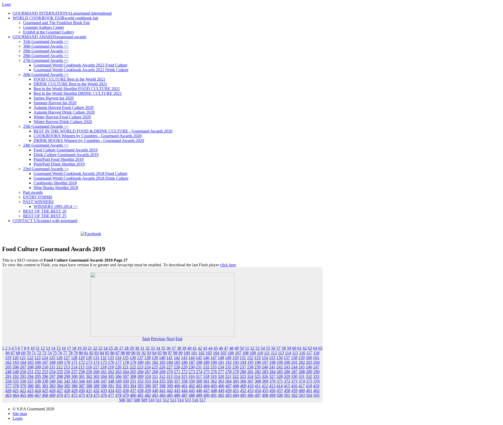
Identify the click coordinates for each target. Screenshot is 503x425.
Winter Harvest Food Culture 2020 (62, 117)
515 (188, 400)
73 (44, 353)
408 (236, 386)
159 (301, 357)
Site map (20, 413)
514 (180, 400)
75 (55, 353)
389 (96, 386)
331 (301, 376)
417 (301, 386)
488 (192, 395)
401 (184, 386)
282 (258, 371)
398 (162, 386)
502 (294, 395)
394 (133, 386)
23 (100, 348)
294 (30, 376)
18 (74, 348)
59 (289, 348)
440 (155, 390)
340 (52, 381)
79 (76, 353)
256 (67, 371)
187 (192, 362)
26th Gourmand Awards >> (46, 74)
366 (243, 381)
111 (267, 353)
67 (13, 353)
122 (30, 357)
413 (272, 386)
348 (111, 381)
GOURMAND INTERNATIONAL (62, 13)
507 (129, 400)
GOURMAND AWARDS (49, 37)
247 (316, 367)
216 (89, 367)
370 (272, 381)
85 (107, 353)
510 (151, 400)
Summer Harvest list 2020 (55, 103)
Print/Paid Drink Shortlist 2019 (59, 164)
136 (133, 357)
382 (45, 386)
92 (144, 353)
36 (168, 348)
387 (82, 386)
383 (52, 386)
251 (30, 371)
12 (43, 348)
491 (214, 395)
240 (265, 367)
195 (250, 362)
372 (287, 381)
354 (155, 381)
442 (170, 390)
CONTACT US (45, 220)
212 (59, 367)
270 (170, 371)
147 (213, 357)
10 (32, 348)
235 (228, 367)
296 (45, 376)
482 (148, 395)
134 (118, 357)
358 (184, 381)
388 (89, 386)
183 (162, 362)
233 (213, 367)
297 (52, 376)
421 (16, 390)
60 (294, 348)
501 (287, 395)
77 (65, 353)
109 (253, 353)
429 (74, 390)
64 (315, 348)
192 (228, 362)
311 (155, 376)
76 (60, 353)
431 (89, 390)
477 (111, 395)
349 (118, 381)
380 (30, 386)
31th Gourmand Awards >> (46, 41)
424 (38, 390)
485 (170, 395)
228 (177, 367)
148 (221, 357)
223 (140, 367)
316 (191, 376)
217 (96, 367)
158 (294, 357)
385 (67, 386)
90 (133, 353)
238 (250, 367)
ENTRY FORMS (37, 197)
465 (23, 395)
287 (294, 371)
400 (177, 386)
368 (258, 381)
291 (8, 376)
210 (45, 367)
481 (140, 395)
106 (231, 353)
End (179, 338)
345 (89, 381)
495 (243, 395)
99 (180, 353)
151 (243, 357)
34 (158, 348)
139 (155, 357)
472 (74, 395)
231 (199, 367)
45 (216, 348)
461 (309, 390)
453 (250, 390)
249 (16, 371)
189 (206, 362)
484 (162, 395)
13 (48, 348)
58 (284, 348)
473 (82, 395)
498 (265, 395)
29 (132, 348)
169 (60, 362)
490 (206, 395)
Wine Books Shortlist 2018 (56, 187)
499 (272, 395)
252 (38, 371)
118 (316, 353)
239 (257, 367)
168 (52, 362)
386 (74, 386)
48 (231, 348)
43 (205, 348)
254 (52, 371)
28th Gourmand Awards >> (46, 55)
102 (201, 353)
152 (250, 357)
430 (82, 390)
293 (23, 376)
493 (228, 395)
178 (126, 362)
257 (74, 371)
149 (228, 357)
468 (45, 395)
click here (228, 265)
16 (64, 348)
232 (206, 367)
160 (309, 357)
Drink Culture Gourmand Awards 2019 (66, 154)
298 (60, 376)
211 (52, 367)
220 (118, 367)
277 (221, 371)
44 (210, 348)
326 (265, 376)
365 (236, 381)
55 (268, 348)
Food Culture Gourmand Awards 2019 (65, 150)
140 (162, 357)
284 (272, 371)
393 (126, 386)
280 (243, 371)
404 (206, 386)
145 (199, 357)
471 (67, 395)
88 (123, 353)
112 (274, 353)
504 (309, 395)
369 (265, 381)
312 (162, 376)
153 (257, 357)
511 (159, 400)
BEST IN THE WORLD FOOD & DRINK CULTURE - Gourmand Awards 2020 (103, 131)
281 (250, 371)
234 (221, 367)
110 (260, 353)
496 (250, 395)
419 (316, 386)
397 (155, 386)
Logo (6, 4)
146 (206, 357)
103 (209, 353)
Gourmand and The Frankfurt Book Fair (56, 22)
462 (316, 390)
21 (90, 348)
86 (112, 353)
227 (169, 367)
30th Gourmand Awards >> (46, 46)
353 (148, 381)
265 (133, 371)
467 (38, 395)
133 (111, 357)
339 (45, 381)
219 (111, 367)
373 (294, 381)
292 (16, 376)
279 (236, 371)
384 (60, 386)
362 (214, 381)
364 (228, 381)
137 (140, 357)
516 (195, 400)
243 (287, 367)
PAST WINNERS (38, 202)
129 (81, 357)
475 (96, 395)
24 (105, 348)
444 (184, 390)
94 (154, 353)
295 (38, 376)
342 (67, 381)
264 (126, 371)
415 (287, 386)
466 (30, 395)
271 (177, 371)
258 (82, 371)
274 (199, 371)
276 (214, 371)
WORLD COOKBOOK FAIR (55, 18)
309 (140, 376)
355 (162, 381)
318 (206, 376)
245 (301, 367)
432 (96, 390)
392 (118, 386)
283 (265, 371)
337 (30, 381)
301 (82, 376)
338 (38, 381)
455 (265, 390)
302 (89, 376)
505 (316, 395)
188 (199, 362)
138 (147, 357)
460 (302, 390)
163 (16, 362)
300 (74, 376)
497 (258, 395)
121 (23, 357)
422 (23, 390)
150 (235, 357)
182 (155, 362)
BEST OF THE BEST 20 (44, 211)
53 (257, 348)
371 (280, 381)
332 (309, 376)
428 (67, 390)
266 (140, 371)
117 (309, 353)
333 (316, 376)
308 (133, 376)
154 (265, 357)
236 (235, 367)
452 (243, 390)
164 (23, 362)
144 (191, 357)
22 (95, 348)
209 (38, 367)
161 (316, 357)
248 (8, 371)
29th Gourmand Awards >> (46, 51)
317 (199, 376)
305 (111, 376)
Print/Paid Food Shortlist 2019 (59, 159)
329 (287, 376)
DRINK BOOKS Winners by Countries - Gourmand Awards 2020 (89, 140)
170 (67, 362)
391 (111, 386)
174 (96, 362)
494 (236, 395)
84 (102, 353)
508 (137, 400)
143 (184, 357)
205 (8, 367)
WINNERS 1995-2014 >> (56, 206)
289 (309, 371)
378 (16, 386)
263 (118, 371)
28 (126, 348)
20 (85, 348)
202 (302, 362)
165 (30, 362)
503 (302, 395)
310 (148, 376)
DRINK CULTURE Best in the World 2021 (70, 84)
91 (138, 353)
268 (155, 371)
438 (140, 390)
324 (250, 376)
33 (153, 348)
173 (89, 362)
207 (23, 367)
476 (104, 395)
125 (52, 357)
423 (30, 390)
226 (162, 367)
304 (104, 376)
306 (118, 376)
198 (272, 362)
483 (155, 395)
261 (104, 371)
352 (140, 381)
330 (294, 376)
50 (242, 348)
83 (97, 353)
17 (69, 348)
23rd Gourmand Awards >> (46, 169)
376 (316, 381)
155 (272, 357)
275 (206, 371)
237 (243, 367)
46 (221, 348)
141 (169, 357)
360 (199, 381)
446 (199, 390)
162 (8, 362)
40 (189, 348)
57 (278, 348)
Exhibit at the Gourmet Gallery (48, 32)
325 (257, 376)
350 (126, 381)
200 (287, 362)
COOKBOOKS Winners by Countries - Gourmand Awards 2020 (88, 136)
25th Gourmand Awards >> (46, 126)
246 (309, 367)
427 (60, 390)
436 (126, 390)
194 (243, 362)
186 (184, 362)
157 (287, 357)
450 (228, 390)
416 (294, 386)
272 (184, 371)
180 (140, 362)
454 (258, 390)
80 (81, 353)
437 (133, 390)
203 (309, 362)
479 (126, 395)
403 (199, 386)
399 (170, 386)
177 (118, 362)
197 (265, 362)
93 (149, 353)
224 (147, 367)
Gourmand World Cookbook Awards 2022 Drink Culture (81, 70)
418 (309, 386)
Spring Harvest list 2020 (54, 98)
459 (294, 390)
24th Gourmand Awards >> (46, 145)
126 (59, 357)
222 (133, 367)
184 (170, 362)
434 (111, 390)
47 (226, 348)
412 (265, 386)
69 (23, 353)
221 (125, 367)
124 (45, 357)
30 (137, 348)
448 (214, 390)
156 (279, 357)
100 (187, 353)
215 (81, 367)
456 (272, 390)
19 (79, 348)
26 (116, 348)
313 (169, 376)
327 (272, 376)
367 (250, 381)
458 (287, 390)
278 (228, 371)
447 (206, 390)
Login (18, 418)
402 (192, 386)
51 (247, 348)
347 (104, 381)
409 (243, 386)
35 (163, 348)
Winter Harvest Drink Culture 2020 (63, 121)
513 (173, 400)
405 (214, 386)
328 (279, 376)
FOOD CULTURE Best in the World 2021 (69, 79)
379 (23, 386)
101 (194, 353)
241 (272, 367)
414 (279, 386)
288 (302, 371)
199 (280, 362)
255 (60, 371)
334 (8, 381)
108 (245, 353)
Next (170, 338)
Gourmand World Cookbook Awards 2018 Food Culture (80, 173)
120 (15, 357)
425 (45, 390)
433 (104, 390)
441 (162, 390)
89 (128, 353)
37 (174, 348)
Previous (158, 338)
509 (144, 400)
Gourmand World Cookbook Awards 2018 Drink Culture (81, 178)
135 (125, 357)
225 (155, 367)
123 (37, 357)
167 (45, 362)
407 (228, 386)
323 (243, 376)
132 (103, 357)
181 (148, 362)
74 (49, 353)
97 (170, 353)
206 (16, 367)
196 (258, 362)
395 (140, 386)
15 (58, 348)
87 (118, 353)
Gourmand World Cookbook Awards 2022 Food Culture (80, 65)
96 (165, 353)
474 (89, 395)
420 (8, 390)
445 (192, 390)
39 (184, 348)
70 (28, 353)
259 (89, 371)
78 (70, 353)
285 (280, 371)
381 (38, 386)
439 (148, 390)
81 (86, 353)
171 (74, 362)
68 (18, 353)
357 (177, 381)
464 (16, 395)
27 (121, 348)
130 (89, 357)
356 (170, 381)
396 (148, 386)
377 (8, 386)
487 (184, 395)
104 (216, 353)
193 (236, 362)
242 (279, 367)
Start (146, 338)
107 (238, 353)
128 (74, 357)
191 (221, 362)
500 (280, 395)
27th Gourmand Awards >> (46, 60)
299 (67, 376)
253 (45, 371)
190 (214, 362)
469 (52, 395)
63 (310, 348)
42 (200, 348)
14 (53, 348)
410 (250, 386)
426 (52, 390)
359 (192, 381)
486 (177, 395)
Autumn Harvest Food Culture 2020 (64, 107)
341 (60, 381)
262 (111, 371)
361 (206, 381)
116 (302, 353)
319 (213, 376)
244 (294, 367)
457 (280, 390)
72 (39, 353)
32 (147, 348)
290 (316, 371)
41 (195, 348)
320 (221, 376)
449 (221, 390)
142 (177, 357)
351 (133, 381)
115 (295, 353)
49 (236, 348)
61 (299, 348)
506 (122, 400)
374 (302, 381)
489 (199, 395)
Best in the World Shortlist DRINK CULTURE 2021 (78, 93)
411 (258, 386)
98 (175, 353)
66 (8, 353)
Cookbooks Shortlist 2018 (55, 183)
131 (96, 357)
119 (8, 357)
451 (236, 390)
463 (8, 395)
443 (177, 390)
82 (91, 353)
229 (184, 367)
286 (287, 371)
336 (23, 381)
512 (166, 400)
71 (34, 353)
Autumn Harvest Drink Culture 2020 (64, 112)
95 (159, 353)
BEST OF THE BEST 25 (44, 216)
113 (281, 353)
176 (111, 362)
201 (294, 362)
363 (221, 381)
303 (96, 376)
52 (252, 348)
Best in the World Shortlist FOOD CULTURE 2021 (77, 88)
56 (273, 348)
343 (74, 381)
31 (142, 348)
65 (320, 348)
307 (126, 376)
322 (235, 376)
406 (221, 386)
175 (104, 362)
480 (133, 395)
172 (82, 362)
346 (96, 381)
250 (23, 371)
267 (148, 371)
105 (223, 353)
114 (288, 353)
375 (309, 381)
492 (221, 395)
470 (60, 395)
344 (82, 381)
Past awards (33, 192)
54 (263, 348)
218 (103, 367)
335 (16, 381)
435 (118, 390)
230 (191, 367)
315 (184, 376)
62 (305, 348)
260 (96, 371)
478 (118, 395)
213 (67, 367)
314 (177, 376)
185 (177, 362)
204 (316, 362)
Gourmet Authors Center (43, 27)
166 (38, 362)
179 (133, 362)
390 (104, 386)
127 (67, 357)
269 (162, 371)
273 (192, 371)
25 (111, 348)
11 (38, 348)
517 (202, 400)
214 (74, 367)
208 (30, 367)
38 (179, 348)
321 (228, 376)
